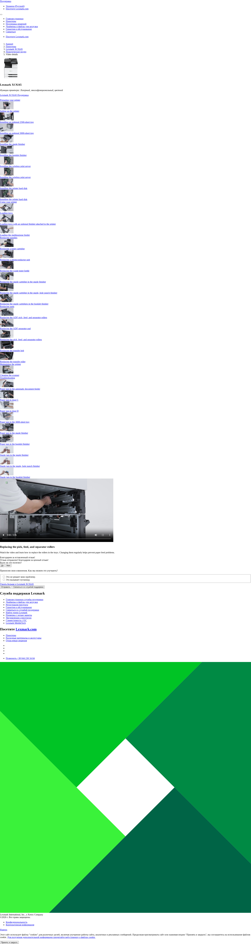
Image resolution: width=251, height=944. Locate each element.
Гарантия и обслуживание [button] (19, 29)
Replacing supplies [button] (8, 237)
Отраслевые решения (16, 640)
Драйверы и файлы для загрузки (22, 602)
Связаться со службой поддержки (28, 587)
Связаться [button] (11, 31)
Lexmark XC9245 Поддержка (14, 95)
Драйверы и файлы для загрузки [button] (22, 26)
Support (9, 44)
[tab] (125, 100)
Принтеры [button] (11, 21)
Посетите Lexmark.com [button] (17, 9)
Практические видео (16, 52)
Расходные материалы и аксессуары (23, 638)
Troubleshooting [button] (7, 378)
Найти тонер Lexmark (16, 612)
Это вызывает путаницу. (18, 580)
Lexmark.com (26, 629)
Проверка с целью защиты (19, 615)
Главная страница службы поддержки (24, 599)
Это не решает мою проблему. (20, 577)
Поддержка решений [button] (16, 24)
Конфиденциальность (16, 922)
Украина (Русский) (15, 6)
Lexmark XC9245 (14, 49)
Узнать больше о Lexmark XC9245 (17, 584)
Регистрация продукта (17, 604)
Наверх (3, 929)
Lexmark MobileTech (16, 623)
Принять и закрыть (9, 942)
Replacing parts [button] (7, 306)
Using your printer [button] (8, 202)
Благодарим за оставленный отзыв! (17, 557)
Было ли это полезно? (11, 562)
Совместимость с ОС (16, 620)
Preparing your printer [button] (10, 100)
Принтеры (11, 46)
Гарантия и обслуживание (19, 607)
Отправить (5, 587)
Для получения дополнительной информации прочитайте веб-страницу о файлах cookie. (51, 937)
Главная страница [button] (14, 18)
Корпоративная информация (20, 925)
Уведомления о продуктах (19, 618)
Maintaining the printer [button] (10, 364)
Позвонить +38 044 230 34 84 (20, 658)
